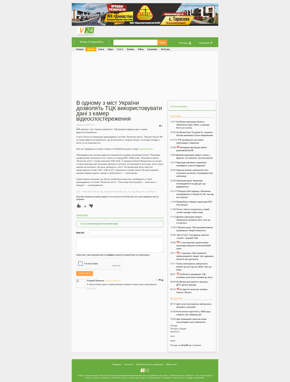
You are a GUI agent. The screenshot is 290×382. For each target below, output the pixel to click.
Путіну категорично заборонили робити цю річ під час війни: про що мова (194, 266)
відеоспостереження (113, 192)
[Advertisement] (145, 76)
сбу (124, 192)
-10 (84, 206)
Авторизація (204, 43)
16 (157, 280)
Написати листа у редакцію (149, 364)
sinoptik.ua (186, 345)
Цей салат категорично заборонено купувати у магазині (193, 305)
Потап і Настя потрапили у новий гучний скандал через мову (192, 211)
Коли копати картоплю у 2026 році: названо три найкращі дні (193, 313)
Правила (110, 255)
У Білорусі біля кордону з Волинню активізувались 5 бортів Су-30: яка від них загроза (194, 194)
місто (143, 192)
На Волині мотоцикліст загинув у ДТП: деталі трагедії (192, 283)
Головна (80, 49)
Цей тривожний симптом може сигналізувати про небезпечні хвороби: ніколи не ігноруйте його (193, 321)
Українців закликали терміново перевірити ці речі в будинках (191, 164)
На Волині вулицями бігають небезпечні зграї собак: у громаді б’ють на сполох (192, 124)
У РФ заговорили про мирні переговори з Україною (189, 141)
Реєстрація (183, 43)
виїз (137, 192)
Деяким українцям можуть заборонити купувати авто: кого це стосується (193, 219)
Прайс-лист (171, 364)
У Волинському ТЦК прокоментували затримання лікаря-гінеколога (194, 229)
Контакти (128, 364)
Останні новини (178, 106)
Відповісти (92, 288)
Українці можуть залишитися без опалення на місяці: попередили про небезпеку (194, 172)
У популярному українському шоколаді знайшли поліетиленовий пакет (193, 245)
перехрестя (151, 192)
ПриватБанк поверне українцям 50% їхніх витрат (194, 203)
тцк (101, 192)
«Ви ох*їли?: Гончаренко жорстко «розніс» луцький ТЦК (192, 236)
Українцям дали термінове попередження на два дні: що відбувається (191, 183)
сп (128, 192)
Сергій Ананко (146, 148)
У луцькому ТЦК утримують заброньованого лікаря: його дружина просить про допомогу (195, 255)
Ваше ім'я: (80, 232)
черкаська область (90, 192)
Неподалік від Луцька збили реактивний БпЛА (191, 149)
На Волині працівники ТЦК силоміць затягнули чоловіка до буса (194, 276)
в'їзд (133, 192)
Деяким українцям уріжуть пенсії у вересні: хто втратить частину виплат (194, 156)
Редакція (117, 364)
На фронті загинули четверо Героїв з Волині (192, 291)
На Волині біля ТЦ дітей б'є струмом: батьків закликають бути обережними (194, 134)
